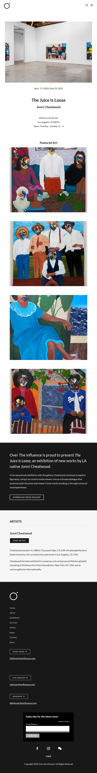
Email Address (32, 724)
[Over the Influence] (14, 593)
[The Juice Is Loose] (48, 179)
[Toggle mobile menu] (92, 5)
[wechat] (60, 748)
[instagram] (48, 748)
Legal (48, 756)
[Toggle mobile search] (87, 5)
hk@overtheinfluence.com (22, 658)
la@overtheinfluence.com (22, 684)
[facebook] (37, 748)
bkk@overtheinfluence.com (23, 703)
